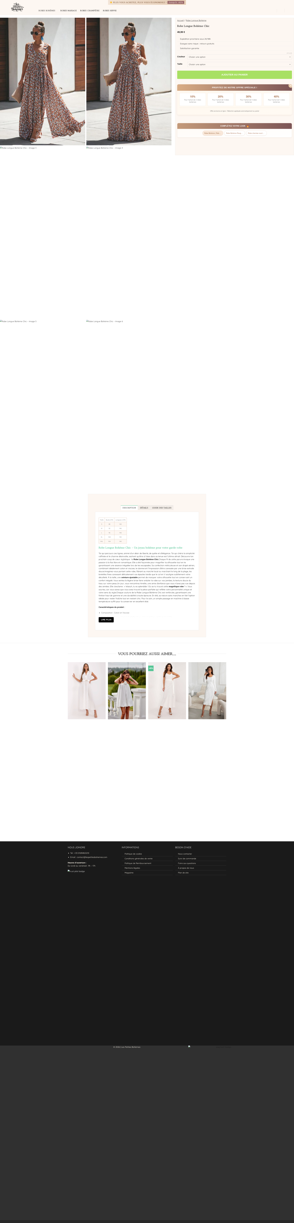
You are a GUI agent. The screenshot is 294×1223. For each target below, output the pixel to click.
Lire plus (106, 620)
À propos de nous (186, 868)
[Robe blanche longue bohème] (87, 690)
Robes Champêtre (89, 10)
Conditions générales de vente (139, 858)
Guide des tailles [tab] (161, 507)
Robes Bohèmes (47, 10)
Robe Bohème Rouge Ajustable (235, 133)
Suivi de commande (187, 858)
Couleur (181, 56)
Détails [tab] (144, 507)
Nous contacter (185, 854)
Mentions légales (132, 868)
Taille (179, 64)
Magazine (129, 872)
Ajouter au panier (234, 74)
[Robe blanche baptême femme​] (167, 690)
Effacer (289, 53)
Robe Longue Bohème (196, 20)
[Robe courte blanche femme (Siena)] (127, 690)
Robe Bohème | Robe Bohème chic (213, 133)
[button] (273, 10)
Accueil (180, 20)
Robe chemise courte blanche (257, 133)
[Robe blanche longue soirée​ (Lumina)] (207, 690)
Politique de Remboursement (138, 863)
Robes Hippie (110, 10)
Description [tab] (129, 507)
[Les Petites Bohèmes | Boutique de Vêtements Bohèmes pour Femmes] (18, 6)
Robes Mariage (68, 10)
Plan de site (183, 872)
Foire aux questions (187, 863)
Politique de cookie (133, 854)
